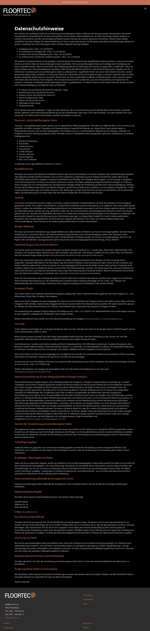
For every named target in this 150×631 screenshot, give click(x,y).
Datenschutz (88, 599)
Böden (7, 623)
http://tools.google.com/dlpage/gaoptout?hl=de (44, 419)
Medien (86, 627)
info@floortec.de (12, 617)
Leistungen (8, 627)
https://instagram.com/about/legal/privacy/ (103, 319)
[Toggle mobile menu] (145, 8)
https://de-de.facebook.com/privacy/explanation (80, 273)
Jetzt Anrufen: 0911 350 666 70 (75, 2)
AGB (85, 604)
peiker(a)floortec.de (29, 512)
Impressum (88, 595)
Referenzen (87, 623)
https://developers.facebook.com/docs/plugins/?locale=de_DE (76, 255)
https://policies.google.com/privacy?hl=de (33, 372)
